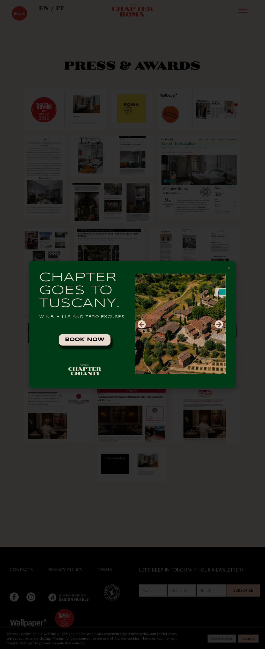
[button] (229, 268)
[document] (132, 324)
